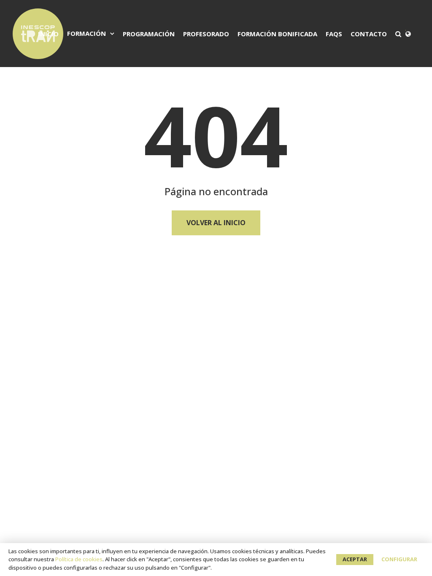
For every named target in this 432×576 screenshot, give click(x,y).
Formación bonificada (277, 34)
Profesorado (206, 34)
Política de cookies (79, 559)
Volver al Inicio (216, 222)
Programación (149, 34)
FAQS (334, 34)
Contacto (369, 34)
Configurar (399, 559)
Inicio (48, 34)
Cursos (96, 89)
